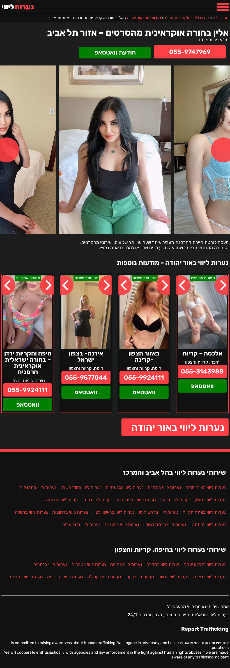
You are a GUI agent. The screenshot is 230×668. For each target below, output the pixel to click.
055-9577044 (86, 377)
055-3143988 (202, 371)
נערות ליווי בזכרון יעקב (205, 564)
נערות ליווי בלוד (98, 499)
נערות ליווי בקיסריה (65, 576)
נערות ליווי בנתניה (63, 499)
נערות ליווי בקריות (26, 576)
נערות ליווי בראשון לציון (113, 512)
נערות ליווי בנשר (173, 576)
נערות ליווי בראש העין (158, 512)
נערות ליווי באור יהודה (177, 427)
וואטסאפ (202, 386)
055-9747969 (190, 52)
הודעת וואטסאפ (115, 52)
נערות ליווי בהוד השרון (81, 487)
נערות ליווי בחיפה (126, 564)
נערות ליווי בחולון (210, 499)
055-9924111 (144, 377)
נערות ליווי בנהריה (50, 564)
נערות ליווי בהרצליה (38, 487)
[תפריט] (223, 7)
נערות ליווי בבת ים (164, 487)
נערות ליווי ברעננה (122, 524)
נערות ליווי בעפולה (104, 576)
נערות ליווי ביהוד (175, 499)
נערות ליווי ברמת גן (208, 524)
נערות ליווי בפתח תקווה (204, 512)
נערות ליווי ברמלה (31, 512)
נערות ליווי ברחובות (70, 512)
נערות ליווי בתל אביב (81, 524)
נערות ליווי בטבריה (89, 564)
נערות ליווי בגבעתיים (125, 487)
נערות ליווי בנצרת (209, 576)
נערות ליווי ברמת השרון (164, 524)
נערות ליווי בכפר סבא (136, 499)
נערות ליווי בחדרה (163, 564)
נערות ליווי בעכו (139, 576)
